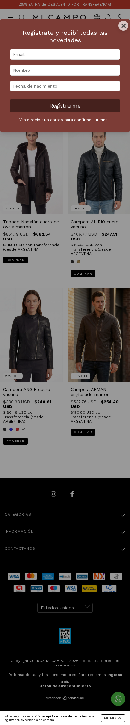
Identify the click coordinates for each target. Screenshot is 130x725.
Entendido (113, 717)
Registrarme (65, 105)
